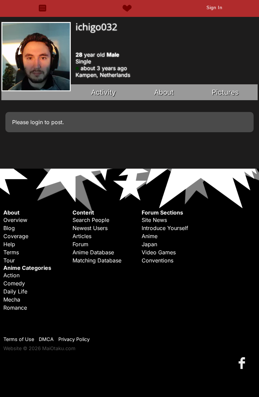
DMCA (46, 339)
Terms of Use (18, 339)
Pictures (225, 92)
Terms (11, 252)
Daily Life (15, 291)
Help (9, 244)
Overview (15, 220)
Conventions (157, 260)
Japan (149, 244)
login (36, 122)
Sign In (214, 7)
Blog (9, 228)
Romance (15, 307)
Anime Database (93, 252)
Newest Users (90, 228)
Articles (82, 236)
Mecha (11, 299)
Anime (149, 236)
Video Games (159, 252)
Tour (9, 260)
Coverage (15, 236)
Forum (80, 244)
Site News (154, 220)
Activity (103, 92)
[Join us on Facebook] (243, 362)
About (164, 92)
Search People (91, 220)
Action (11, 275)
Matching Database (97, 260)
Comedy (14, 283)
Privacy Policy (74, 339)
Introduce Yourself (165, 228)
